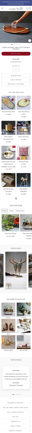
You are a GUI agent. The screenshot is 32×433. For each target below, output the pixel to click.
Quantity (16, 66)
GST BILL (15, 416)
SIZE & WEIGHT (16, 80)
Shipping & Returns (16, 84)
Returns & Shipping (16, 403)
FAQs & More (16, 426)
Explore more (20, 211)
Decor (11, 211)
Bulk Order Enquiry (15, 412)
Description (16, 75)
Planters (4, 211)
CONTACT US (15, 421)
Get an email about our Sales (15, 407)
